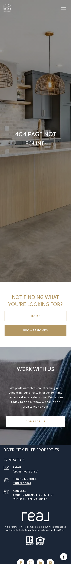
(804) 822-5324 (22, 483)
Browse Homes (35, 330)
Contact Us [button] (35, 421)
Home (35, 316)
